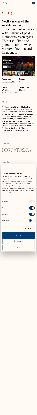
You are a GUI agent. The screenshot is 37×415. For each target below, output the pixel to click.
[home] (10, 3)
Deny (18, 247)
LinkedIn (22, 90)
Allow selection (18, 241)
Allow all (19, 235)
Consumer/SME (8, 82)
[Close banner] (33, 166)
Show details (27, 229)
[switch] (32, 208)
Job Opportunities (9, 92)
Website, (5, 90)
